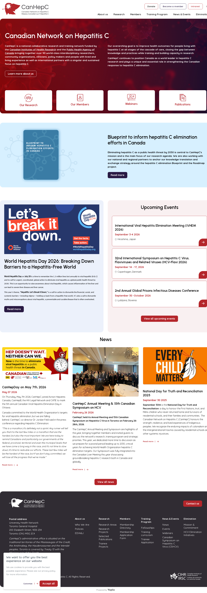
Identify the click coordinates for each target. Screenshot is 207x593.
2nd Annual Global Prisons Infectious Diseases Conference (157, 291)
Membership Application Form (127, 535)
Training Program (146, 520)
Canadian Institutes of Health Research (33, 49)
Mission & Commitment (191, 526)
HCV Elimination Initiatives (193, 533)
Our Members (80, 104)
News (165, 524)
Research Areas (108, 524)
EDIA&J (79, 533)
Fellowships (147, 527)
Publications (183, 104)
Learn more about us (21, 73)
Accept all (49, 583)
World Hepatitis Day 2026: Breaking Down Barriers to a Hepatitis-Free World (49, 264)
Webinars (131, 104)
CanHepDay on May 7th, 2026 (24, 387)
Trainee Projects (103, 545)
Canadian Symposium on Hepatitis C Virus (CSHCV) (170, 542)
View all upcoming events (159, 318)
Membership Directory (127, 526)
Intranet (195, 6)
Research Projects (104, 530)
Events (166, 528)
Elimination (190, 518)
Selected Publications (105, 538)
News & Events (170, 518)
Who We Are (82, 524)
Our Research (28, 105)
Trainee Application (147, 541)
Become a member (173, 6)
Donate (151, 6)
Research (104, 518)
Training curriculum (147, 533)
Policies (79, 528)
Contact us (192, 503)
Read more (117, 175)
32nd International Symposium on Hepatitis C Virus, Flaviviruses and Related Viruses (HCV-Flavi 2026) (152, 260)
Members (125, 518)
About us (80, 518)
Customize (27, 583)
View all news (105, 482)
